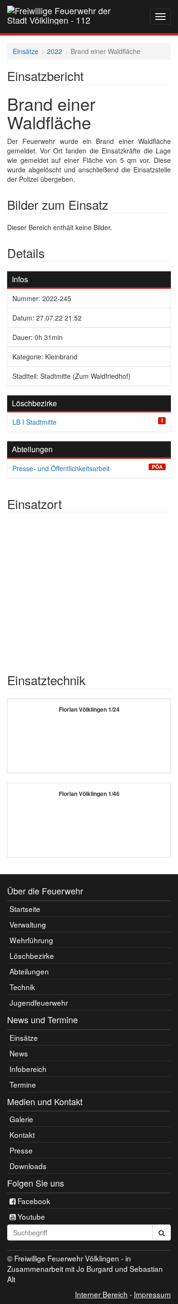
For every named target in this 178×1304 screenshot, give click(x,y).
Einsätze (25, 51)
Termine (22, 1084)
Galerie (21, 1119)
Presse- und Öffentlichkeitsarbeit (61, 468)
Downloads (28, 1166)
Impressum (152, 1294)
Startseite (24, 908)
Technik (22, 987)
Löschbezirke (31, 955)
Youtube (30, 1216)
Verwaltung (27, 924)
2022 (54, 51)
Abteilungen (29, 971)
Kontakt (22, 1134)
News (18, 1053)
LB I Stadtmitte (34, 422)
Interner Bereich (101, 1294)
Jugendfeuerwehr (38, 1002)
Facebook (33, 1201)
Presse (21, 1150)
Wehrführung (31, 940)
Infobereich (28, 1068)
